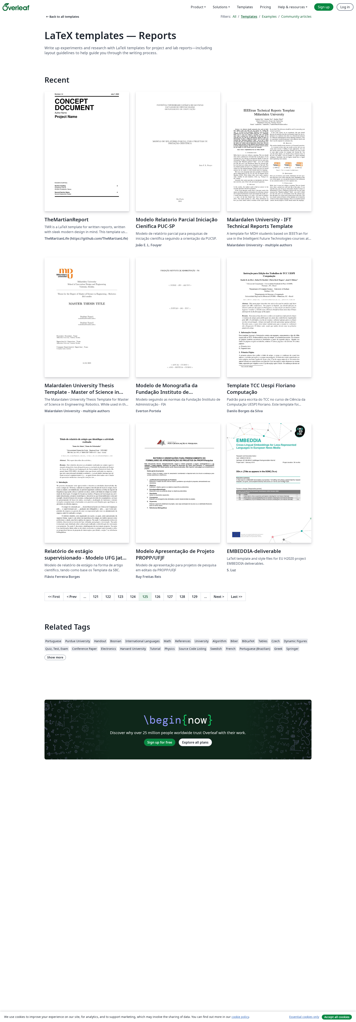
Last (236, 596)
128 (182, 596)
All (234, 16)
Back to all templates (62, 17)
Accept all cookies (336, 1017)
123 (120, 596)
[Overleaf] (15, 7)
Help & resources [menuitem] (291, 7)
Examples (269, 16)
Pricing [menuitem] (265, 7)
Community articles (296, 16)
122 (108, 596)
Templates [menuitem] (245, 7)
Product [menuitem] (197, 7)
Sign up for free (159, 742)
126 (157, 596)
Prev (72, 596)
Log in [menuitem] (345, 7)
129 (194, 596)
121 (95, 596)
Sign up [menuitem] (324, 7)
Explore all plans (195, 742)
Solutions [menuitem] (220, 7)
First (54, 596)
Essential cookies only (304, 1017)
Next (219, 596)
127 (170, 596)
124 (133, 596)
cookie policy (240, 1017)
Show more (55, 657)
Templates (249, 16)
